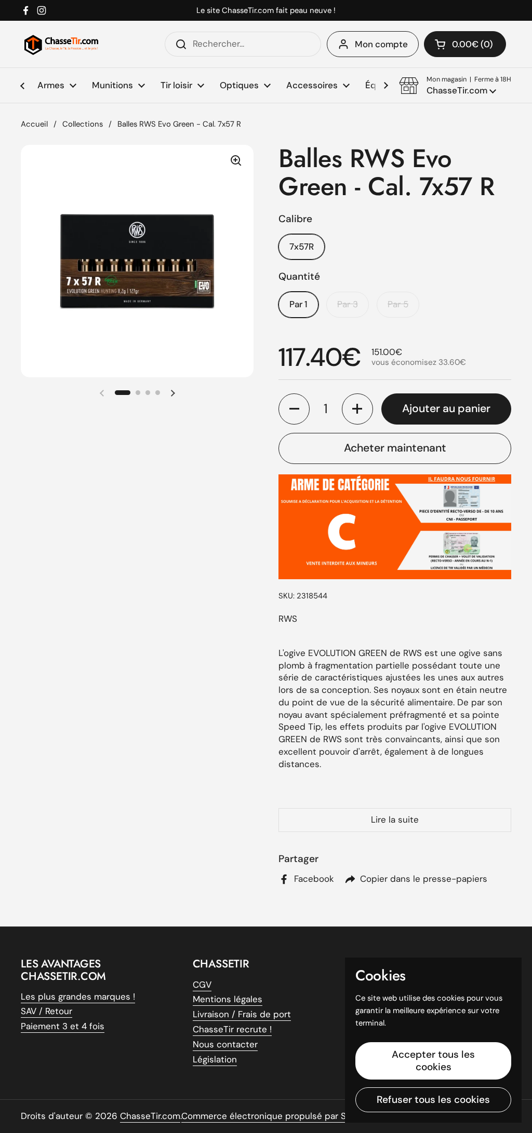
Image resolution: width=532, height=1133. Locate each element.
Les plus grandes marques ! (78, 996)
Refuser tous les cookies (433, 1099)
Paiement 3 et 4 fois (62, 1026)
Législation (215, 1059)
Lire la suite (395, 819)
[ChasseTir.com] (61, 44)
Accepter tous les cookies (433, 1060)
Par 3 (347, 304)
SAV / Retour (46, 1011)
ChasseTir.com (150, 1116)
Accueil (34, 124)
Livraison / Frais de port (242, 1014)
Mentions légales (227, 999)
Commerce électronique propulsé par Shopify (276, 1116)
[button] (455, 85)
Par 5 (398, 304)
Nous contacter (225, 1044)
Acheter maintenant (395, 448)
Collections (82, 124)
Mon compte (381, 44)
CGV (202, 984)
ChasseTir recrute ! (232, 1029)
